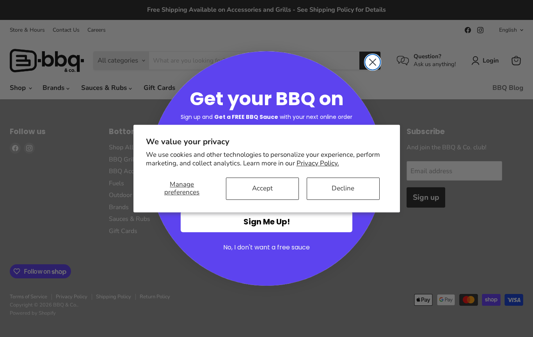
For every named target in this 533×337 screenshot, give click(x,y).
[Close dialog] (372, 62)
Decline (343, 188)
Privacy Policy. (318, 163)
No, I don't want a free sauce (266, 247)
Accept (262, 188)
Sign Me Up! (266, 221)
